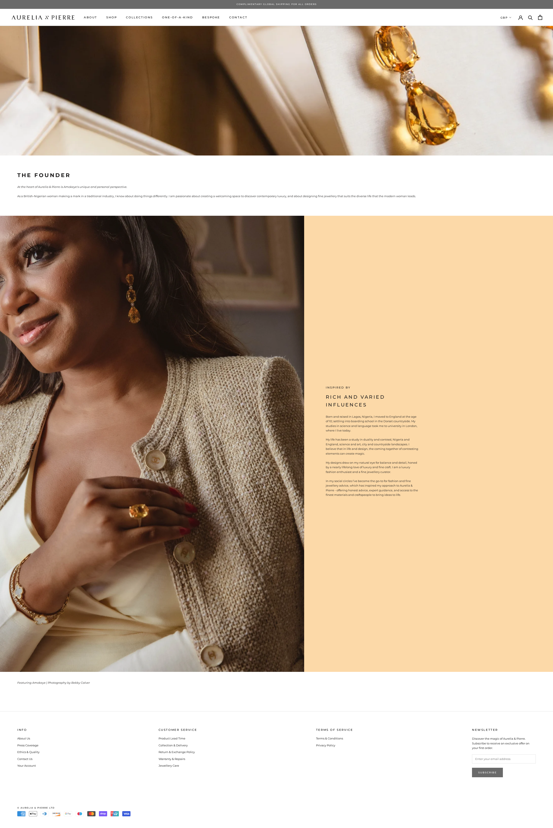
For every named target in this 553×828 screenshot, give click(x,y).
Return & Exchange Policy (177, 752)
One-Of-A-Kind (177, 17)
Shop (111, 17)
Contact (238, 17)
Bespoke (211, 17)
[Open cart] (540, 17)
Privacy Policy (325, 745)
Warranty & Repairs (172, 759)
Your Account (26, 765)
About (90, 17)
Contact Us (24, 759)
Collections (139, 17)
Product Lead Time (172, 738)
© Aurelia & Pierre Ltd (36, 807)
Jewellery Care (169, 765)
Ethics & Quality (28, 752)
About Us (23, 738)
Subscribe (487, 772)
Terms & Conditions (329, 738)
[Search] (530, 17)
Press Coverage (27, 745)
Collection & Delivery (173, 745)
